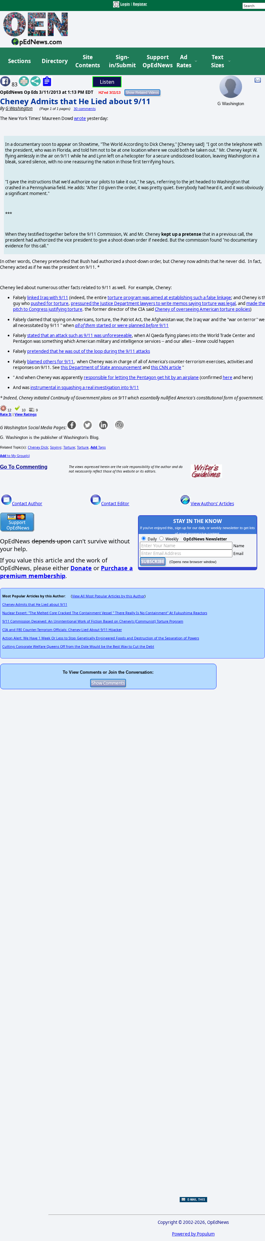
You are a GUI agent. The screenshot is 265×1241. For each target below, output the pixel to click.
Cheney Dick (38, 447)
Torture (69, 447)
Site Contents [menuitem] (87, 61)
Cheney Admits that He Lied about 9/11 (75, 101)
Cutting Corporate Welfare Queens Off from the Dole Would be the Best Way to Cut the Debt (78, 646)
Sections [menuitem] (19, 61)
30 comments (85, 108)
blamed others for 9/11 (50, 362)
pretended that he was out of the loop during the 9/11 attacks (88, 351)
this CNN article (166, 367)
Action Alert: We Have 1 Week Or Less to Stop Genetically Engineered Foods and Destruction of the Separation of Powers (100, 638)
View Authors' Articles (212, 503)
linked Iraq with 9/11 (47, 297)
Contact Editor (115, 503)
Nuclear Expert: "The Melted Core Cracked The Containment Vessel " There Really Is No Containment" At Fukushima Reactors (104, 613)
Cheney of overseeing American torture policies (202, 309)
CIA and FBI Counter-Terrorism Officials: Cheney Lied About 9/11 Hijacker (62, 629)
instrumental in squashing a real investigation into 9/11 (84, 387)
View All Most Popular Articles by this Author (108, 596)
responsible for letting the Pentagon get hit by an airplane (141, 377)
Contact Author (27, 503)
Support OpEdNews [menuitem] (155, 61)
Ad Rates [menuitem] (183, 61)
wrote (80, 118)
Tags (98, 447)
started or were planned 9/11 (122, 325)
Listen (107, 81)
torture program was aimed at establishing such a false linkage (169, 297)
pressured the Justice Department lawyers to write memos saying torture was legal (153, 303)
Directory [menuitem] (54, 61)
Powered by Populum (193, 1234)
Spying (55, 447)
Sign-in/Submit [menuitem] (121, 61)
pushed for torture (50, 303)
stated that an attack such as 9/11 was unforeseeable (79, 335)
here (227, 377)
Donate (81, 568)
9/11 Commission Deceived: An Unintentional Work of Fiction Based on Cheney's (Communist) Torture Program (92, 621)
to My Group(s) (15, 455)
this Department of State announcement (101, 367)
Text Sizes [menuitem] (217, 61)
